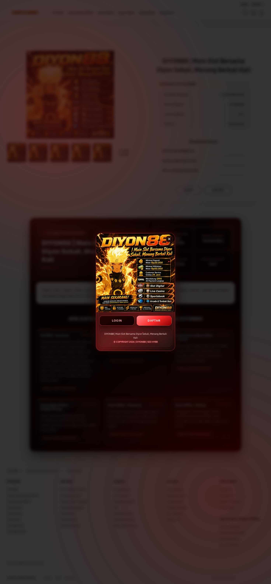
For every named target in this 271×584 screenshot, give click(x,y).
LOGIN (117, 320)
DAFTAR (154, 320)
